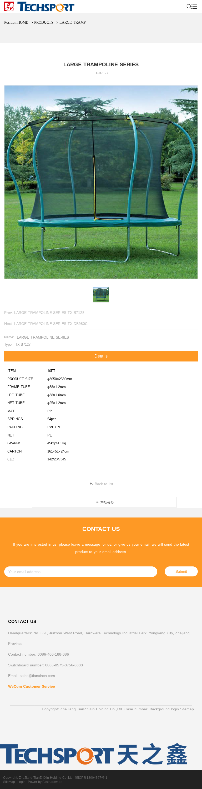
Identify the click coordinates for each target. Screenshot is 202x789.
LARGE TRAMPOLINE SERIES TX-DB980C (51, 323)
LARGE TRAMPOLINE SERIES (85, 22)
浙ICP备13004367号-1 (91, 778)
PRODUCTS (43, 22)
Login (21, 782)
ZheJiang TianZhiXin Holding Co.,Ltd (46, 778)
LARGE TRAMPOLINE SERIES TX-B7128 (49, 312)
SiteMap (9, 782)
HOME (22, 22)
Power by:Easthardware (45, 782)
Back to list (104, 484)
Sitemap (187, 709)
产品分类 (106, 503)
